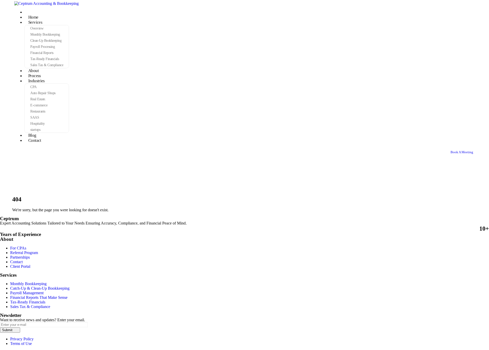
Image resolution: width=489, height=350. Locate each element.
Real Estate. (38, 99)
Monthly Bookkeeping (45, 34)
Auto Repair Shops (43, 93)
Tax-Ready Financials (44, 59)
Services (35, 22)
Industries (36, 80)
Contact (34, 140)
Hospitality (37, 123)
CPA (33, 87)
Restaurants (37, 111)
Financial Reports (41, 53)
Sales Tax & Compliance (46, 65)
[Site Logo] (46, 3)
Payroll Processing (42, 47)
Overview (36, 28)
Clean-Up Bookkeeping (45, 40)
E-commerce (38, 105)
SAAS (34, 117)
